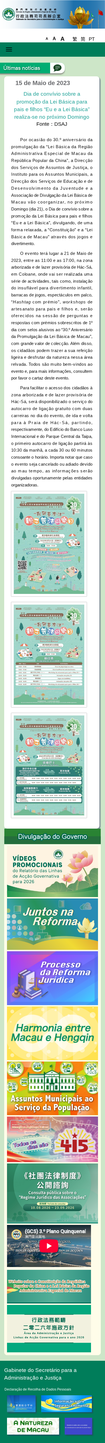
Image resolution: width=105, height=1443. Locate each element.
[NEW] (52, 1088)
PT (92, 39)
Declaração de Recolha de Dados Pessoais (37, 1389)
